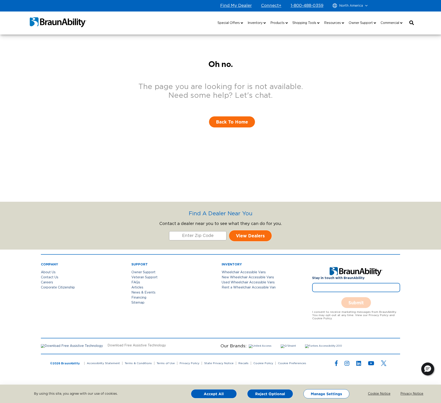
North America (351, 5)
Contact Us (49, 277)
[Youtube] (371, 364)
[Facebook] (336, 364)
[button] (411, 23)
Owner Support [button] (361, 23)
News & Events (143, 292)
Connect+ (271, 6)
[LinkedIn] (358, 364)
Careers (47, 282)
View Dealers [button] (250, 235)
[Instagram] (347, 364)
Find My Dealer (236, 6)
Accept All (214, 394)
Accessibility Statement (103, 363)
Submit (356, 302)
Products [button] (278, 23)
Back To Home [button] (232, 121)
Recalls (243, 363)
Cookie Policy (263, 363)
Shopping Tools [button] (304, 23)
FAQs (135, 282)
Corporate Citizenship (58, 287)
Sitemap (137, 302)
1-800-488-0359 (307, 6)
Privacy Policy (189, 363)
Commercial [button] (390, 23)
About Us (48, 272)
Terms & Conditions (138, 363)
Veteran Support (144, 277)
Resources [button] (333, 23)
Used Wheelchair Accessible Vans (248, 282)
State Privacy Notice (219, 363)
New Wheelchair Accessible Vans (248, 277)
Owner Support (143, 272)
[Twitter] (383, 363)
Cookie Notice (376, 393)
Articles (137, 287)
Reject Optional (270, 394)
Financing (138, 297)
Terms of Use (166, 363)
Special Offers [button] (229, 23)
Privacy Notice (408, 393)
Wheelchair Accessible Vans (244, 272)
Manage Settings (326, 394)
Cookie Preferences (292, 363)
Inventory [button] (255, 23)
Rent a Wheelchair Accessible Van (249, 287)
